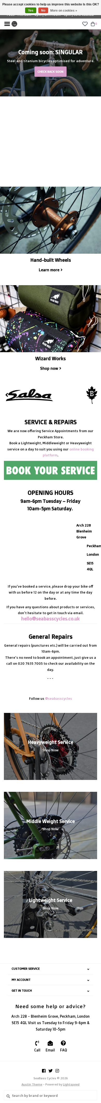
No (43, 10)
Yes (30, 10)
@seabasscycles (58, 698)
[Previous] (7, 394)
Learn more (49, 269)
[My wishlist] (85, 23)
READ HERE (50, 105)
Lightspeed (71, 1084)
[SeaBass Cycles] (14, 23)
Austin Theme (31, 1084)
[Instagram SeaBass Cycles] (57, 1071)
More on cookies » (63, 10)
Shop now (49, 368)
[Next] (94, 394)
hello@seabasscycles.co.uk (50, 618)
